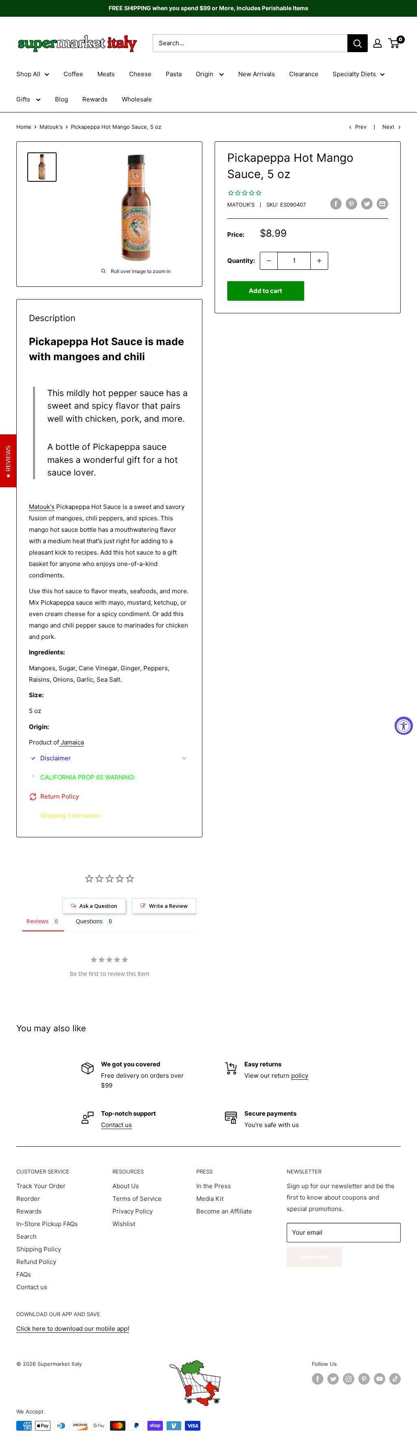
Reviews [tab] (37, 921)
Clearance (303, 74)
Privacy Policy (132, 1211)
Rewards (95, 99)
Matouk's (51, 126)
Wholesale (137, 99)
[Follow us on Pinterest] (364, 1379)
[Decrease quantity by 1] (268, 260)
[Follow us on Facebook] (317, 1379)
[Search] (357, 43)
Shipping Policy (38, 1249)
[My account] (377, 43)
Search (26, 1236)
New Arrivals (256, 74)
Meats (106, 74)
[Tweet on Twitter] (367, 203)
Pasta (174, 74)
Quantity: (241, 260)
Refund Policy (36, 1262)
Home (23, 126)
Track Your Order (41, 1186)
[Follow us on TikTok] (395, 1379)
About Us (125, 1186)
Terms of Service (137, 1198)
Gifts (24, 99)
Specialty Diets (354, 74)
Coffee (73, 74)
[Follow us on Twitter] (333, 1379)
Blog (61, 99)
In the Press (213, 1186)
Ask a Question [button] (98, 905)
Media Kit (210, 1198)
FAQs (23, 1274)
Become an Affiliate (224, 1211)
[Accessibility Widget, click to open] (404, 725)
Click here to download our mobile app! (72, 1328)
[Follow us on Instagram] (348, 1379)
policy (299, 1075)
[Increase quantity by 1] (319, 260)
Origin (205, 74)
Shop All (28, 74)
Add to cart (265, 291)
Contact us (116, 1125)
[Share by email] (382, 203)
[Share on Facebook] (336, 203)
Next (388, 126)
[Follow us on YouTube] (379, 1379)
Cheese (140, 74)
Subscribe (314, 1257)
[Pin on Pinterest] (351, 203)
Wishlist (123, 1224)
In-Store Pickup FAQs (47, 1224)
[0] (394, 43)
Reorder (28, 1198)
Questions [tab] (89, 921)
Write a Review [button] (168, 905)
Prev (361, 126)
